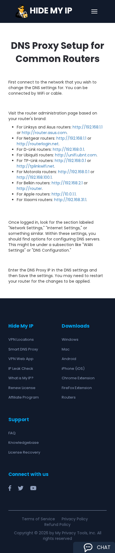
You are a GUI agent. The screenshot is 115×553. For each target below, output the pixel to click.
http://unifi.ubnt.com (76, 155)
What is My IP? (20, 378)
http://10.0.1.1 (64, 194)
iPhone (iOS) (73, 368)
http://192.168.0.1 (68, 149)
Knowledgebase (23, 442)
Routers (69, 397)
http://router (29, 188)
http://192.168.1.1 (87, 127)
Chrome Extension (78, 378)
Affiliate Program (23, 397)
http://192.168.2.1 (67, 183)
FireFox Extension (77, 387)
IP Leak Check (20, 368)
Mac (66, 349)
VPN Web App (20, 358)
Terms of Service (38, 519)
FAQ (12, 433)
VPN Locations (21, 339)
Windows (70, 339)
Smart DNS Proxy (23, 349)
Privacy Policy (75, 519)
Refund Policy (57, 524)
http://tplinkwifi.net (35, 166)
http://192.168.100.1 (34, 177)
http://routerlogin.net (38, 144)
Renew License (21, 387)
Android (69, 358)
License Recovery (24, 452)
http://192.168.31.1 (70, 199)
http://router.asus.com (44, 132)
